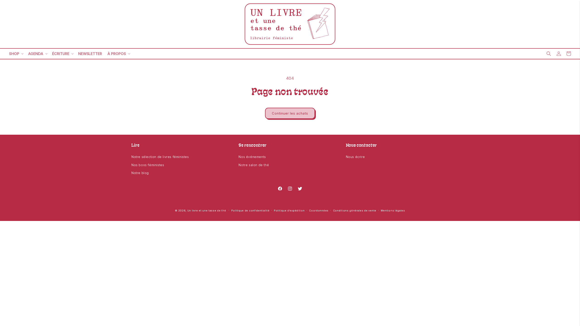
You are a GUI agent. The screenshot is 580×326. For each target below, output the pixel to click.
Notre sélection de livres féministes (160, 157)
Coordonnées (319, 210)
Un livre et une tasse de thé (206, 210)
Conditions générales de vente (354, 210)
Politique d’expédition (289, 210)
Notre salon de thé (254, 165)
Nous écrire (355, 157)
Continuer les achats (290, 113)
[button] (15, 54)
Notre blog (140, 173)
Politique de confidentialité (250, 210)
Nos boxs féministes (147, 165)
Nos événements (252, 157)
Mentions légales (393, 210)
